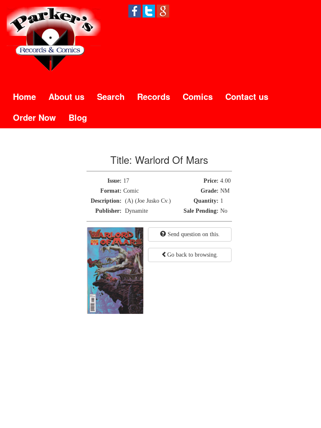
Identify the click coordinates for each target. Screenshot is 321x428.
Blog (78, 117)
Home (24, 96)
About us (66, 96)
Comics (198, 96)
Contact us (246, 96)
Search (111, 96)
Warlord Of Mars (171, 159)
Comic (131, 191)
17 (126, 181)
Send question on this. (193, 234)
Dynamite (136, 211)
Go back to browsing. (192, 255)
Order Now (34, 117)
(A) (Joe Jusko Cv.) (148, 201)
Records (153, 96)
